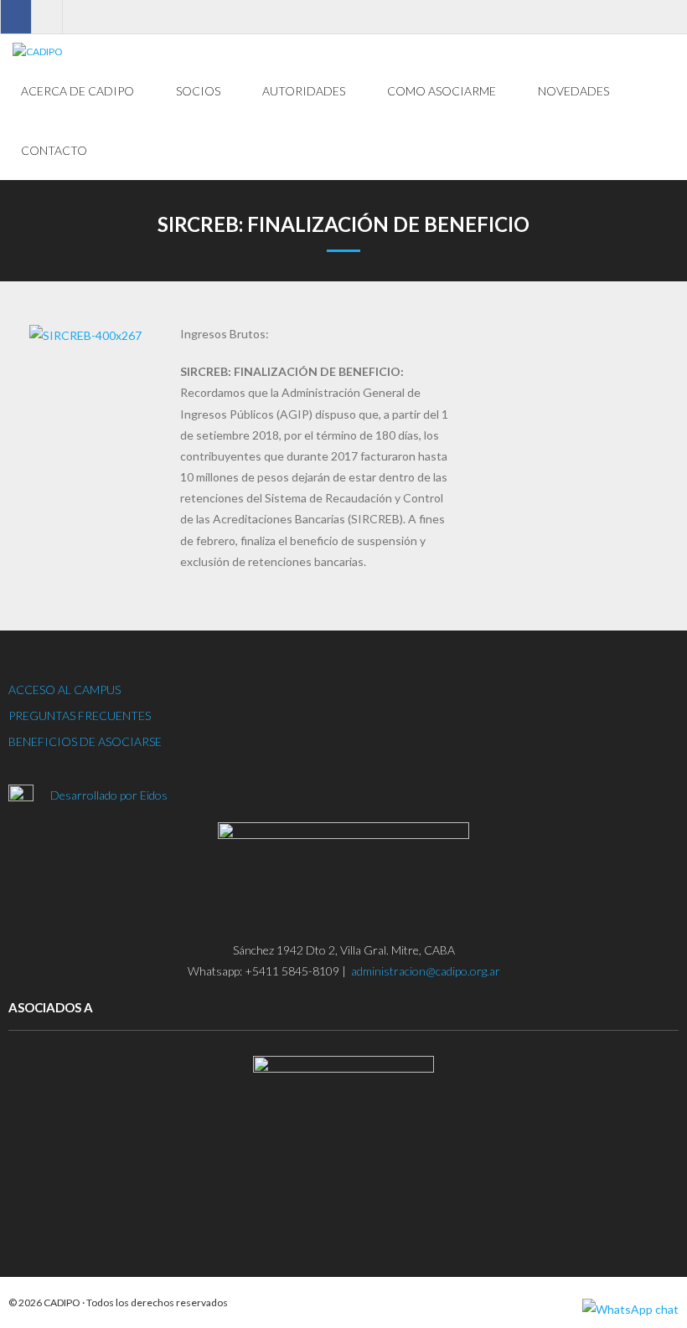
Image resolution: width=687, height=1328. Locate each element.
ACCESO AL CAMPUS (64, 689)
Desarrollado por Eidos (110, 795)
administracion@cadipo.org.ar (425, 971)
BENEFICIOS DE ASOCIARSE (85, 741)
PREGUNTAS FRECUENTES (79, 715)
